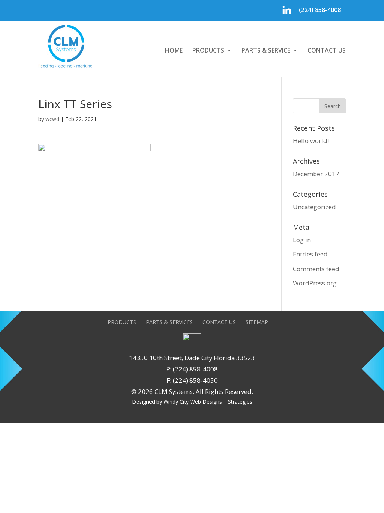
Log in (302, 239)
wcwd (52, 118)
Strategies (240, 401)
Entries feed (310, 254)
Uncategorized (314, 206)
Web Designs (206, 401)
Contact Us (327, 51)
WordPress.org (315, 283)
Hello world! (311, 140)
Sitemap (257, 322)
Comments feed (316, 268)
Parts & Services (169, 322)
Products (208, 51)
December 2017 (316, 173)
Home (174, 51)
